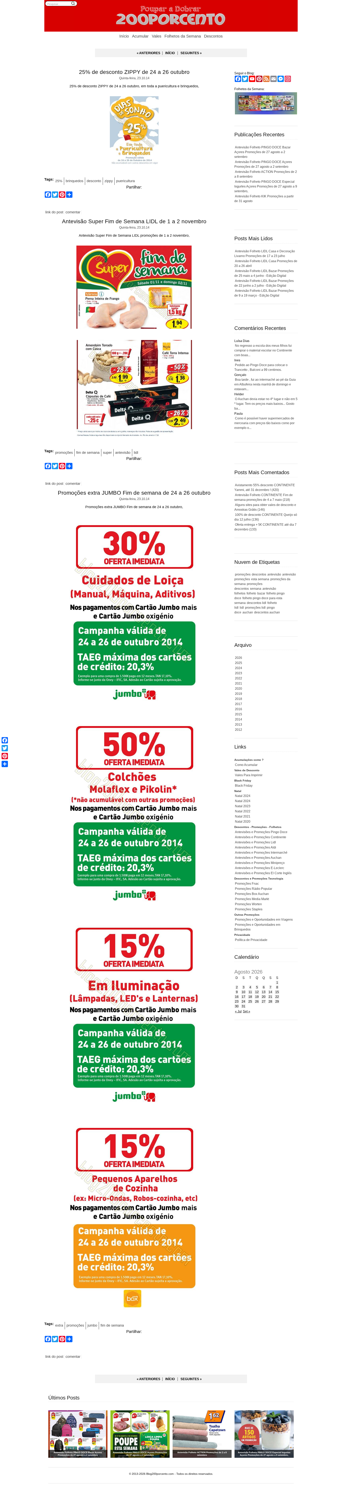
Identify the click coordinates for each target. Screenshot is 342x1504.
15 (277, 992)
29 (277, 1001)
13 (263, 992)
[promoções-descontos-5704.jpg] (134, 389)
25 (250, 1001)
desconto (94, 181)
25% (58, 181)
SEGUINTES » (191, 53)
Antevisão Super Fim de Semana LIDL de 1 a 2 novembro (134, 221)
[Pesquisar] (73, 3)
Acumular (140, 36)
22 (277, 996)
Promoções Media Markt (252, 899)
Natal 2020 (242, 821)
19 (257, 996)
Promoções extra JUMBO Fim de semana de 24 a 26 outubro (134, 493)
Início (124, 36)
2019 (238, 693)
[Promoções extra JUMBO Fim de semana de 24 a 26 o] (134, 613)
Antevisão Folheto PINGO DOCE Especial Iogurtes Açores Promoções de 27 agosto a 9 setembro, (265, 186)
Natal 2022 (242, 811)
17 (243, 996)
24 (243, 1001)
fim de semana (88, 453)
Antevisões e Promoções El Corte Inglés (263, 873)
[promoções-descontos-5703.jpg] (134, 288)
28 (270, 1001)
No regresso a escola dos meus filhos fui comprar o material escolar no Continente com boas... (263, 350)
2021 (238, 683)
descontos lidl (256, 603)
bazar (261, 593)
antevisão (122, 453)
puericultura (125, 181)
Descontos (213, 36)
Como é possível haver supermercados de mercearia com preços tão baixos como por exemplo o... (264, 423)
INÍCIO (170, 53)
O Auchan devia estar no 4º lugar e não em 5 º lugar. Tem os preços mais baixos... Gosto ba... (265, 403)
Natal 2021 (242, 816)
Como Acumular (246, 765)
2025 (238, 663)
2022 (238, 678)
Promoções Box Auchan (252, 894)
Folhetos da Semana (182, 36)
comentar (73, 212)
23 (236, 1001)
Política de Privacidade (251, 940)
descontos (259, 574)
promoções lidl (255, 607)
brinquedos (74, 181)
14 (270, 992)
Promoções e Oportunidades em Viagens (264, 919)
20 (263, 996)
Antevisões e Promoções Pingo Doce (261, 832)
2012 (238, 729)
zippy (108, 181)
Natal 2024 (242, 796)
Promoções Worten (248, 904)
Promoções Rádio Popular (253, 888)
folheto (251, 593)
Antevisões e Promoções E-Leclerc (259, 868)
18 (250, 996)
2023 (238, 673)
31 (243, 1006)
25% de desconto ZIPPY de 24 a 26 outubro (134, 72)
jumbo (92, 1325)
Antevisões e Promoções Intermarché (261, 852)
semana (255, 588)
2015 (238, 714)
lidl (136, 453)
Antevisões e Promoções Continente (260, 837)
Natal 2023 (242, 806)
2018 (238, 699)
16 (236, 996)
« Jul (238, 1011)
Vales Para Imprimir (248, 775)
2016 (238, 709)
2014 (238, 719)
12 (257, 992)
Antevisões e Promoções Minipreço (260, 863)
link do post (54, 212)
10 (243, 992)
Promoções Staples (248, 909)
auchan (247, 612)
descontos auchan (267, 612)
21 (270, 996)
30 (236, 1006)
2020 (238, 688)
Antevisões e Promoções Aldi (255, 847)
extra (59, 1325)
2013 (238, 724)
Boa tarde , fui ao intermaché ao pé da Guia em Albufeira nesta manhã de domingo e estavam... (265, 384)
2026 (238, 657)
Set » (246, 1011)
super (107, 453)
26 (257, 1001)
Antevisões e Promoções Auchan (258, 857)
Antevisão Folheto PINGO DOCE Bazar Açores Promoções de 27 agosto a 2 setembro (262, 152)
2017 (238, 704)
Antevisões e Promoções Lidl (255, 842)
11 (250, 992)
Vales (156, 36)
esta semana (260, 579)
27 (263, 1001)
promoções (64, 453)
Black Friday (244, 785)
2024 (238, 668)
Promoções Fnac (247, 883)
